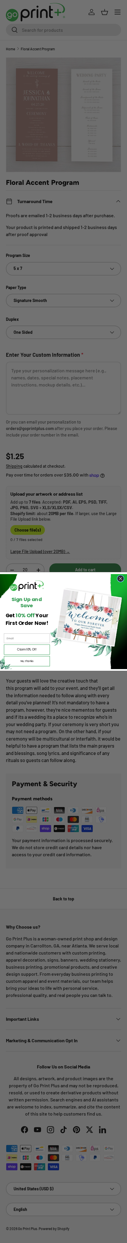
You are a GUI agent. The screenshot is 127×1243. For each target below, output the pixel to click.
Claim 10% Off (27, 650)
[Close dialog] (120, 578)
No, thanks (27, 661)
